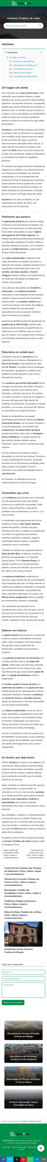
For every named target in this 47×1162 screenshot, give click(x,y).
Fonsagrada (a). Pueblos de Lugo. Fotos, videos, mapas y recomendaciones (35, 854)
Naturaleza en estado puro (25, 65)
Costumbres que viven (23, 69)
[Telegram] (37, 1159)
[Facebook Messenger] (10, 1159)
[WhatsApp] (30, 1159)
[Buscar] (39, 25)
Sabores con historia (22, 72)
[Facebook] (3, 1159)
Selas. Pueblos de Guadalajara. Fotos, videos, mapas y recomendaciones (11, 854)
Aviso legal (6, 1147)
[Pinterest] (23, 1159)
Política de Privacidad (19, 1147)
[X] (16, 1159)
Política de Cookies (33, 1147)
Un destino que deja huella (25, 76)
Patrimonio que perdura (23, 61)
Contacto (21, 1149)
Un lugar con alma (17, 57)
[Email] (43, 1159)
